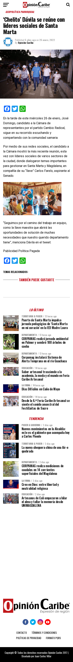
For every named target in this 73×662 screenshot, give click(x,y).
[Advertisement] (36, 550)
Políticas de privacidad (28, 638)
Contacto (21, 633)
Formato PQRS (53, 638)
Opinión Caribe (25, 42)
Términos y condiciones (44, 633)
